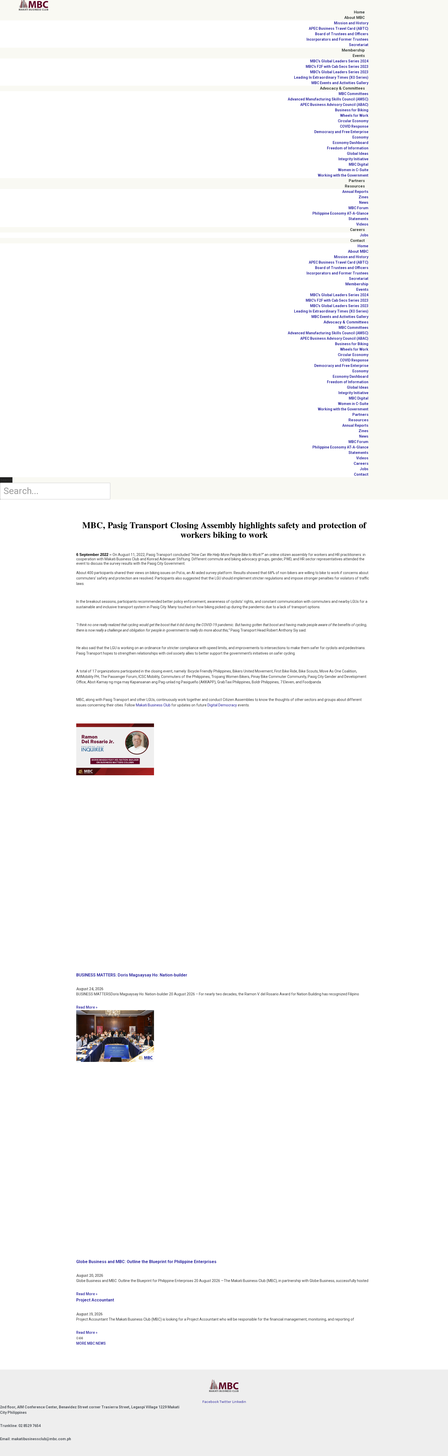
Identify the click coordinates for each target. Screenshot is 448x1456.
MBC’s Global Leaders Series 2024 (339, 61)
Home (359, 12)
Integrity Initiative (353, 159)
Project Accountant (95, 1300)
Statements (358, 219)
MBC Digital (358, 164)
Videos (362, 224)
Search (6, 480)
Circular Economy (353, 121)
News (363, 202)
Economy (360, 137)
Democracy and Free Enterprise (341, 132)
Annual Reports (355, 192)
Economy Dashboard (350, 143)
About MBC (354, 17)
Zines (363, 197)
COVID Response (354, 126)
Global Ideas (357, 153)
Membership (353, 50)
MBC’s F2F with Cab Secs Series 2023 (337, 66)
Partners (357, 180)
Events (359, 55)
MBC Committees (353, 94)
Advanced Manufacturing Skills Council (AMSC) (328, 99)
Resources (355, 186)
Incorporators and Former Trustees (337, 39)
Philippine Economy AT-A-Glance (340, 213)
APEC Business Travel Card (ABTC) (338, 28)
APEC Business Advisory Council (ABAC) (334, 105)
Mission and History (351, 23)
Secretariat (358, 45)
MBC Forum (358, 208)
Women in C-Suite (353, 170)
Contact (357, 240)
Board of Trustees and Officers (341, 34)
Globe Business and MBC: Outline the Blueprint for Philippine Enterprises (146, 1261)
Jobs (364, 235)
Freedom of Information (347, 148)
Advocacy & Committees (342, 88)
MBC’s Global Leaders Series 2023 (339, 72)
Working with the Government (343, 175)
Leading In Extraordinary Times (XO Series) (331, 77)
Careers (357, 229)
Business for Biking (351, 110)
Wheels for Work (354, 115)
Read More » (86, 1007)
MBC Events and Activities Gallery (339, 83)
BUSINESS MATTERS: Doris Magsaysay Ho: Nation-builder (131, 975)
